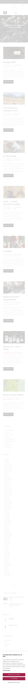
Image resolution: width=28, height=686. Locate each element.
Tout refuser (14, 678)
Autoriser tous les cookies (14, 674)
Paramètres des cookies (14, 682)
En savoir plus (6, 670)
